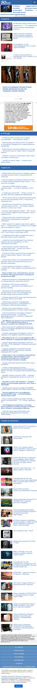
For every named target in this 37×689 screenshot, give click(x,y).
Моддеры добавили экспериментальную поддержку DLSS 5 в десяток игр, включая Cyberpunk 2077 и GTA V (16, 350)
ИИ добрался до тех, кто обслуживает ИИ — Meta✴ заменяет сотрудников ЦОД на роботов (18, 338)
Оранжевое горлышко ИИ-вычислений (22, 437)
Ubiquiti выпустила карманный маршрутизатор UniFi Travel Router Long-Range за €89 (18, 231)
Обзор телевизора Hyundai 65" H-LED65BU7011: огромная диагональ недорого (25, 501)
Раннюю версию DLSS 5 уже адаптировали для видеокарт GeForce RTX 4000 (18, 298)
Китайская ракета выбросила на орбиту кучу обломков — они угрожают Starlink (15, 138)
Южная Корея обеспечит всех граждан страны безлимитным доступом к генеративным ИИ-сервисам (18, 174)
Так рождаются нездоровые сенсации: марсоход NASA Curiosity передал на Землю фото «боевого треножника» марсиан (18, 406)
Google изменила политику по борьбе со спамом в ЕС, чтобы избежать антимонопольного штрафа (18, 268)
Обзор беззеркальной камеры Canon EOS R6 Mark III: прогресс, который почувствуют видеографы (25, 512)
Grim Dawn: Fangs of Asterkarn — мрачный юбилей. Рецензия (24, 583)
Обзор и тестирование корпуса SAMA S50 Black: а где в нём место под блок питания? (24, 605)
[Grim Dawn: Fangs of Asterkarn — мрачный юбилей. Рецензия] (6, 586)
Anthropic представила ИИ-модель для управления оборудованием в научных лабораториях (15, 412)
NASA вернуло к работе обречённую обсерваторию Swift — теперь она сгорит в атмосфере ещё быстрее (16, 248)
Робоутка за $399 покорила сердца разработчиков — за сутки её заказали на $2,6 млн (17, 188)
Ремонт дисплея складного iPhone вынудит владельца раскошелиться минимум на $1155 (23, 36)
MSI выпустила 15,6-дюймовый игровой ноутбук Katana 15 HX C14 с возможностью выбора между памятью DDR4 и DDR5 (16, 292)
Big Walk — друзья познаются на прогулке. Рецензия (24, 573)
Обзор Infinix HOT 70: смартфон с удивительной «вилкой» (25, 427)
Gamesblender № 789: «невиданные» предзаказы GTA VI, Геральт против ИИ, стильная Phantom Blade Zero (24, 564)
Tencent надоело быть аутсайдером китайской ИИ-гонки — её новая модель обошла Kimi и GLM (16, 394)
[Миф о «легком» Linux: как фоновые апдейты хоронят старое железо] (6, 555)
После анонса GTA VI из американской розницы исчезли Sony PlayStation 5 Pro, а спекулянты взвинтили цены (18, 199)
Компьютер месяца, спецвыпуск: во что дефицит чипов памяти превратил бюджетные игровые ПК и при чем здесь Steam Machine (24, 461)
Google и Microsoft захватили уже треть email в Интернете (18, 363)
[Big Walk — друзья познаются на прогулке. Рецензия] (6, 576)
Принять (18, 686)
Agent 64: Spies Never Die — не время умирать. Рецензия (24, 469)
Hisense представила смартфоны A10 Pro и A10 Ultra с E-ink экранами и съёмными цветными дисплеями (18, 344)
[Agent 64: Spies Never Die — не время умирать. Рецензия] (6, 471)
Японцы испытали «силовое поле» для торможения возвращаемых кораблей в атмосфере (15, 219)
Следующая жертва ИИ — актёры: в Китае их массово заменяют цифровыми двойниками (17, 193)
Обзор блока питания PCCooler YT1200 (24, 542)
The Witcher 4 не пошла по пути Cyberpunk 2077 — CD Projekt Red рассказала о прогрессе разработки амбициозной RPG (17, 322)
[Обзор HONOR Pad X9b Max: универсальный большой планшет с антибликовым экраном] (6, 618)
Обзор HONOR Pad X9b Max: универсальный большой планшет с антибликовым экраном (23, 616)
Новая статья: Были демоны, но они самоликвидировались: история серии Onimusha (18, 309)
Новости (5, 168)
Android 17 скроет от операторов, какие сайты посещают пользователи (18, 156)
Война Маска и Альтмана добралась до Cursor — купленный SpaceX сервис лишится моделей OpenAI (18, 150)
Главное (5, 19)
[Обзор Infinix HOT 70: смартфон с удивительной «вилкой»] (6, 430)
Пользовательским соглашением (11, 678)
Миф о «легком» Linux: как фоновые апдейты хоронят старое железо (22, 553)
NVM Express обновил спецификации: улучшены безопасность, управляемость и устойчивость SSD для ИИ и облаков (16, 303)
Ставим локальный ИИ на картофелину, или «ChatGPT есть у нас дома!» (25, 56)
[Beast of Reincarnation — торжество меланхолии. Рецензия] (6, 492)
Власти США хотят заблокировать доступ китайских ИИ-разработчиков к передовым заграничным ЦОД (17, 274)
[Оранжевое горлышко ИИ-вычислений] (6, 440)
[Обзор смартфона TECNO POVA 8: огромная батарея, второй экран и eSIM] (6, 597)
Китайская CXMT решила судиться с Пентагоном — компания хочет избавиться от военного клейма (17, 286)
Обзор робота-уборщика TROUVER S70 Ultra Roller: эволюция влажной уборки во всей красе (23, 627)
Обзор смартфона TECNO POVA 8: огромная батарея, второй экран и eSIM (24, 595)
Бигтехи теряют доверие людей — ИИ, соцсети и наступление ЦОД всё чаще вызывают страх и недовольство (18, 212)
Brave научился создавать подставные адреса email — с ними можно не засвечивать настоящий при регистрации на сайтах (18, 225)
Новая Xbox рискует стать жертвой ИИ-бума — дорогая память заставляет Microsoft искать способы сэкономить (18, 261)
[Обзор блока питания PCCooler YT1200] (6, 544)
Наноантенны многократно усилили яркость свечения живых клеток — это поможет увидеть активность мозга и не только (17, 206)
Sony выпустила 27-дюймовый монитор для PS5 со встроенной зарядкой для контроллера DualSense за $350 (17, 328)
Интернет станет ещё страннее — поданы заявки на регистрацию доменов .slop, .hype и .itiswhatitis (18, 383)
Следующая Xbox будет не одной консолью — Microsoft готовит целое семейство (18, 236)
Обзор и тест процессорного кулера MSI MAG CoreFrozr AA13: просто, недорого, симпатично (25, 448)
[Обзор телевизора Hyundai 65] (6, 503)
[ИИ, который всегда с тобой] (6, 534)
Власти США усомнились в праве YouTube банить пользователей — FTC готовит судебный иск (18, 400)
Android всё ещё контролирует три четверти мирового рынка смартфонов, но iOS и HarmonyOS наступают (17, 241)
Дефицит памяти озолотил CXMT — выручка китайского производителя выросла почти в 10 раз (17, 377)
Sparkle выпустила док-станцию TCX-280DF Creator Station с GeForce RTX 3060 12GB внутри (18, 388)
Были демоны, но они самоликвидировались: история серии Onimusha (24, 45)
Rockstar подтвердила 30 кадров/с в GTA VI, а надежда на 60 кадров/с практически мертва (17, 334)
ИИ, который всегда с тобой (23, 531)
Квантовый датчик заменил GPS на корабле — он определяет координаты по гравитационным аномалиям (18, 144)
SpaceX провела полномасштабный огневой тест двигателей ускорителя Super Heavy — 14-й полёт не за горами (18, 181)
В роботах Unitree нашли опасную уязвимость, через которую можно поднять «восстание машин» (18, 255)
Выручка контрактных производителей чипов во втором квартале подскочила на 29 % (17, 280)
